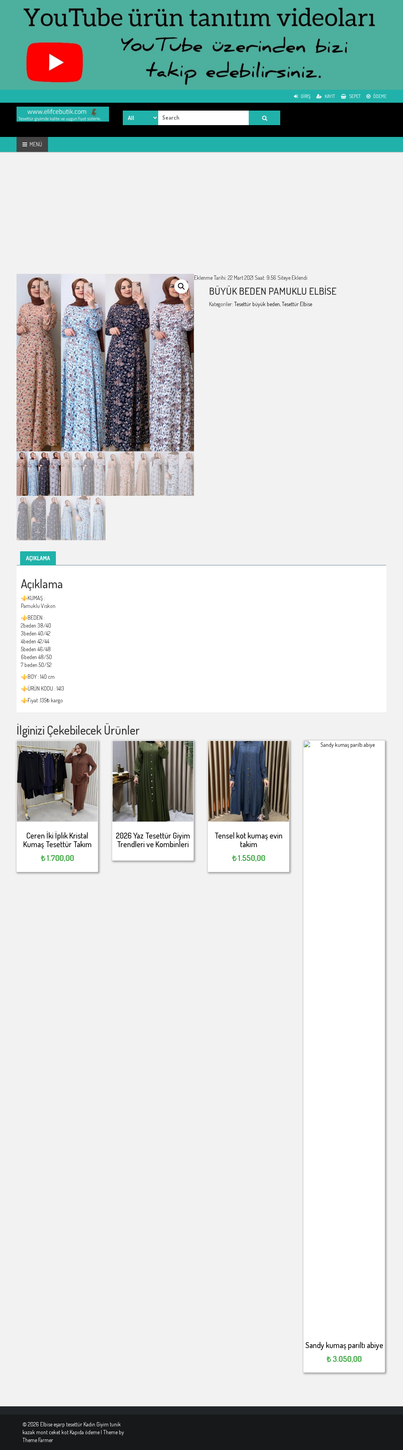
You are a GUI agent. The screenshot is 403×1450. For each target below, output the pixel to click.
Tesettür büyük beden (257, 304)
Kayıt (329, 96)
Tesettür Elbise (297, 304)
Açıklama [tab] (38, 558)
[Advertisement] (201, 219)
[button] (181, 286)
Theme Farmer (37, 1440)
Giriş (305, 96)
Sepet (354, 96)
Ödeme (379, 96)
